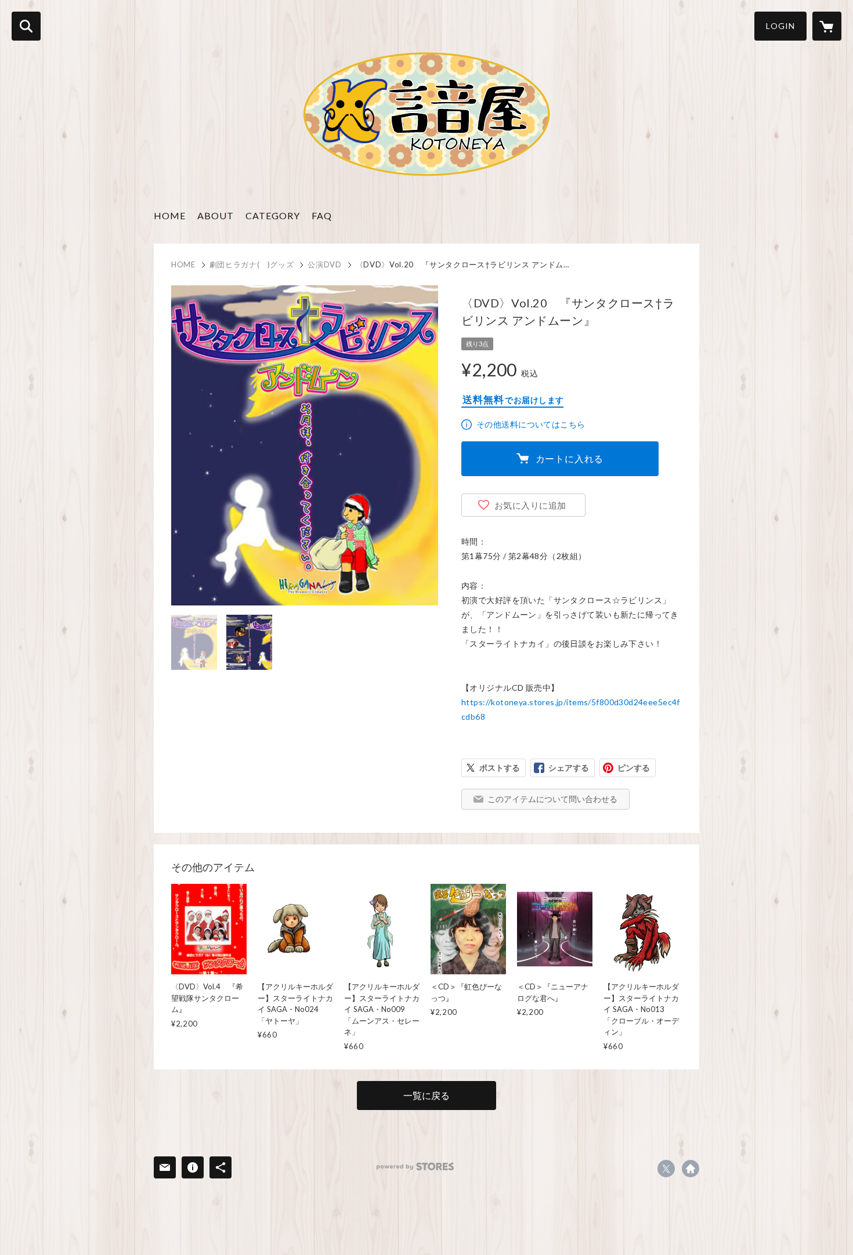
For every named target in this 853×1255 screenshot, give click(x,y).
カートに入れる (570, 458)
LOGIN (780, 26)
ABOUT (215, 215)
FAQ (322, 215)
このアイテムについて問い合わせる (552, 799)
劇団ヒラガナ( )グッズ (251, 264)
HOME (170, 215)
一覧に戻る (426, 1095)
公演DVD (324, 264)
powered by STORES (415, 1166)
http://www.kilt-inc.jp (690, 1168)
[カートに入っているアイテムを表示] (826, 26)
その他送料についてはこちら (530, 424)
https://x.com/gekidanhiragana (666, 1168)
